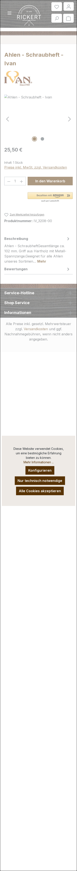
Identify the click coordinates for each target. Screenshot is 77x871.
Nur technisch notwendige (40, 481)
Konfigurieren (40, 470)
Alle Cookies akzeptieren (40, 491)
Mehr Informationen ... (39, 462)
